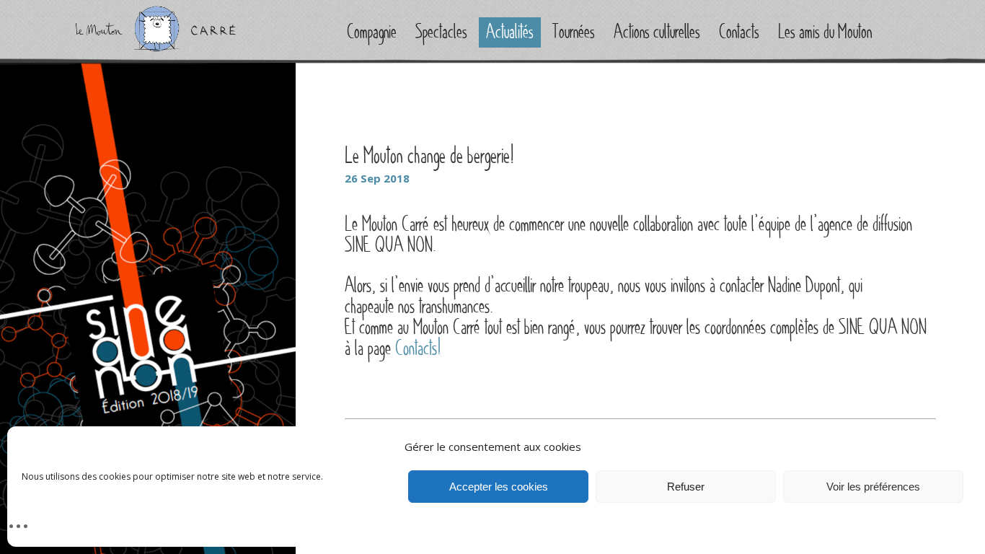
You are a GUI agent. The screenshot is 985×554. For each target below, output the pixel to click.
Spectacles (441, 32)
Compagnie (372, 32)
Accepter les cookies (498, 486)
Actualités (510, 32)
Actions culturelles (657, 32)
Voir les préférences (873, 486)
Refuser (685, 486)
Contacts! (418, 349)
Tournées (573, 32)
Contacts (739, 32)
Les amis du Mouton (825, 32)
